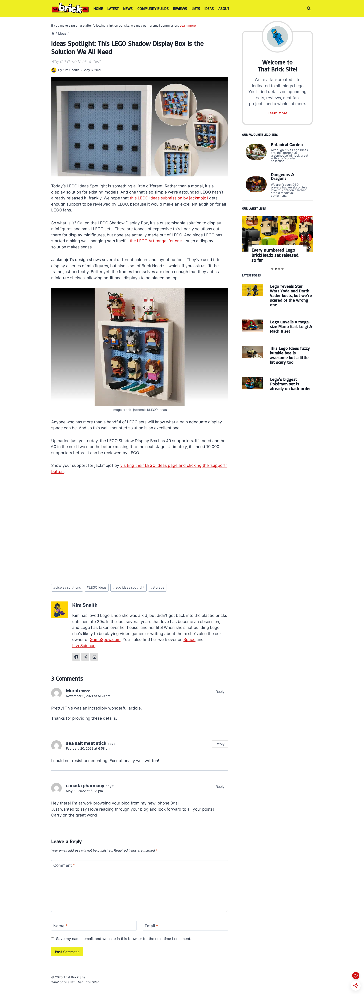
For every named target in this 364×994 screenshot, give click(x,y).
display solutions (67, 587)
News (128, 8)
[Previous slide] (248, 241)
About (223, 8)
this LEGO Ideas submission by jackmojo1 (169, 198)
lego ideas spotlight (128, 587)
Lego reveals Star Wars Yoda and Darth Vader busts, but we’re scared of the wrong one (291, 295)
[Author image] (53, 70)
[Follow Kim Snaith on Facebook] (76, 657)
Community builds (153, 8)
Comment (64, 865)
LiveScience (83, 645)
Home (98, 8)
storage (157, 587)
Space (189, 639)
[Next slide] (306, 241)
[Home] (53, 33)
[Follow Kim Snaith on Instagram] (94, 657)
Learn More (277, 112)
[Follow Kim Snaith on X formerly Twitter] (85, 657)
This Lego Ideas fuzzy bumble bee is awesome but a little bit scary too (290, 355)
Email (151, 925)
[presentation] (277, 234)
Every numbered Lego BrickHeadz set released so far (275, 255)
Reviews (180, 8)
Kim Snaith (71, 70)
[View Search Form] (309, 8)
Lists (196, 8)
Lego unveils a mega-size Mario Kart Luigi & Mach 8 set (291, 326)
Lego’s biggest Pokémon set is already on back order (290, 383)
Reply (220, 691)
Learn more (188, 25)
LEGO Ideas (97, 587)
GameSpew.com (105, 639)
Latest (113, 8)
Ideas (209, 8)
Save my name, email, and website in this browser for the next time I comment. (123, 938)
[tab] (272, 269)
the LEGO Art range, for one (156, 240)
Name (60, 925)
